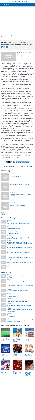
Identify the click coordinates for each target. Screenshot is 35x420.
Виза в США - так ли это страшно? (5, 371)
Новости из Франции (8, 218)
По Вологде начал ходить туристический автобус (19, 305)
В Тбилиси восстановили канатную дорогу (17, 290)
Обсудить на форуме (23, 162)
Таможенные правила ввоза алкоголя (16, 355)
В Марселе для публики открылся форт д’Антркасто (20, 262)
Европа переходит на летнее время (15, 267)
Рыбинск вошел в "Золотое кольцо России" (17, 281)
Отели (8, 1)
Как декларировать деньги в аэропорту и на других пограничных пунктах (29, 373)
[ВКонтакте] (2, 47)
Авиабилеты (16, 1)
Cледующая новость (27, 166)
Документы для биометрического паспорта (17, 372)
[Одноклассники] (4, 47)
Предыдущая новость (7, 166)
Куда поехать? (6, 272)
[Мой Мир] (7, 47)
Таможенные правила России (28, 355)
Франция (4, 214)
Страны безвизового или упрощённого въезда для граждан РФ (5, 357)
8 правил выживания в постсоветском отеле (28, 340)
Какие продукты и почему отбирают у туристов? (5, 339)
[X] (9, 162)
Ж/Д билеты (27, 1)
